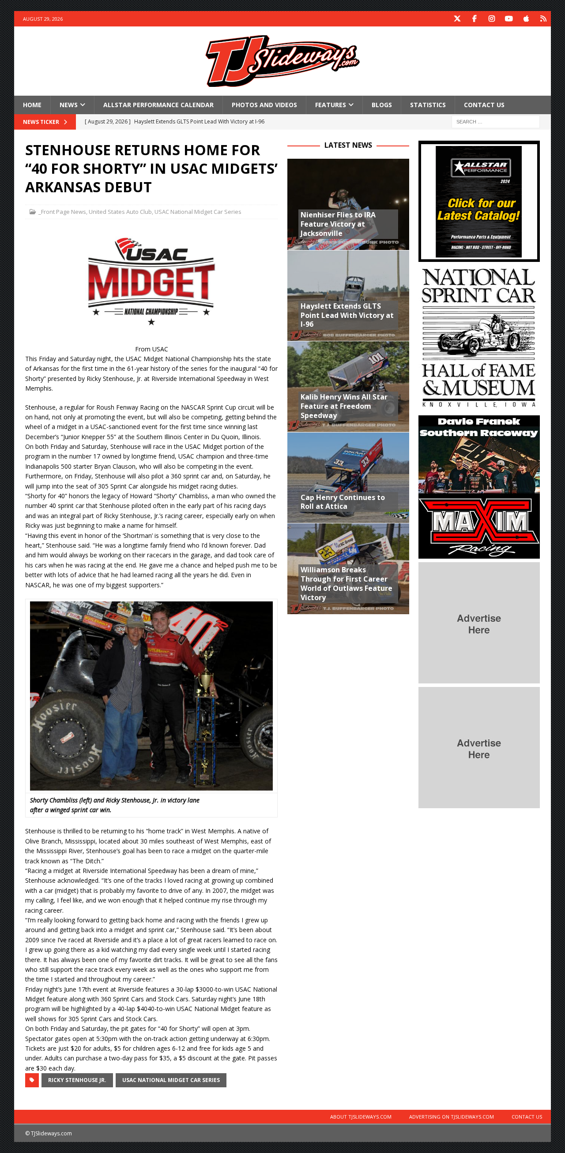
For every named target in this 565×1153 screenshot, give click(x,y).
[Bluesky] (543, 18)
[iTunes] (526, 18)
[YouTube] (508, 18)
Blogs (382, 105)
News (69, 105)
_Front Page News (62, 212)
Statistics (428, 105)
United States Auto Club (120, 212)
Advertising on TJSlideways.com (451, 1116)
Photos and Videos (264, 105)
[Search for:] (496, 121)
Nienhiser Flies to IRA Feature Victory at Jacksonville (338, 224)
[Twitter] (457, 18)
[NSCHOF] (479, 407)
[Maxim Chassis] (479, 553)
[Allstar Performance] (479, 257)
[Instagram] (491, 18)
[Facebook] (474, 18)
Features (330, 105)
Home (32, 105)
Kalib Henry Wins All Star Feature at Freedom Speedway (344, 406)
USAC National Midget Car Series (197, 212)
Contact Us (484, 105)
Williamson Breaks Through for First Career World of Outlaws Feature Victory (346, 583)
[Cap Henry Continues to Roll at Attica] (348, 477)
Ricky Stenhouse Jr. (77, 1080)
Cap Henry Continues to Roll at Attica (343, 502)
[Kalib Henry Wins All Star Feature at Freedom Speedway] (348, 386)
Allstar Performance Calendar (158, 105)
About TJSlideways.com (361, 1116)
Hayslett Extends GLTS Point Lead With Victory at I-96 (347, 315)
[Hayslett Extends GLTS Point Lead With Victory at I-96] (348, 295)
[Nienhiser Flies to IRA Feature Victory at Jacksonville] (348, 204)
